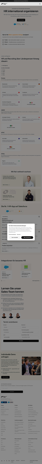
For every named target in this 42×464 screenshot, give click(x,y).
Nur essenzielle (15, 237)
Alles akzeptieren (27, 237)
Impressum (18, 234)
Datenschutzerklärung (12, 234)
